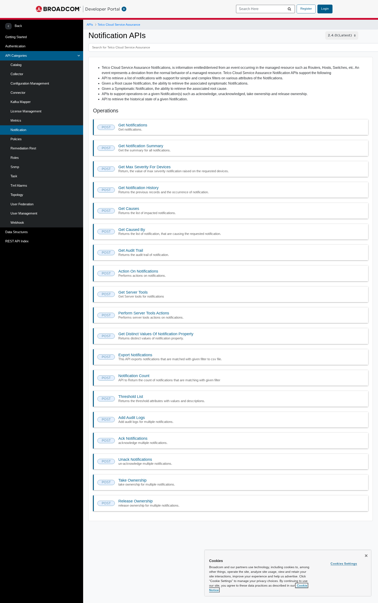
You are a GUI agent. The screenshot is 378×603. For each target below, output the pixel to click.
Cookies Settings (344, 563)
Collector (16, 74)
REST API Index (17, 241)
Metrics (15, 120)
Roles (14, 158)
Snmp (14, 167)
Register (306, 8)
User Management (23, 213)
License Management (25, 111)
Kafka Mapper (20, 102)
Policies (16, 139)
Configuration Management (29, 83)
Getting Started (16, 37)
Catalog (15, 65)
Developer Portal (102, 9)
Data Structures (16, 232)
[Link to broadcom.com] (58, 9)
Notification (18, 130)
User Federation (21, 204)
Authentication (15, 46)
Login (325, 8)
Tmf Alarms (18, 185)
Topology (16, 195)
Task (13, 176)
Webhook (17, 222)
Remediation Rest (23, 148)
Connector (17, 92)
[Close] (366, 555)
